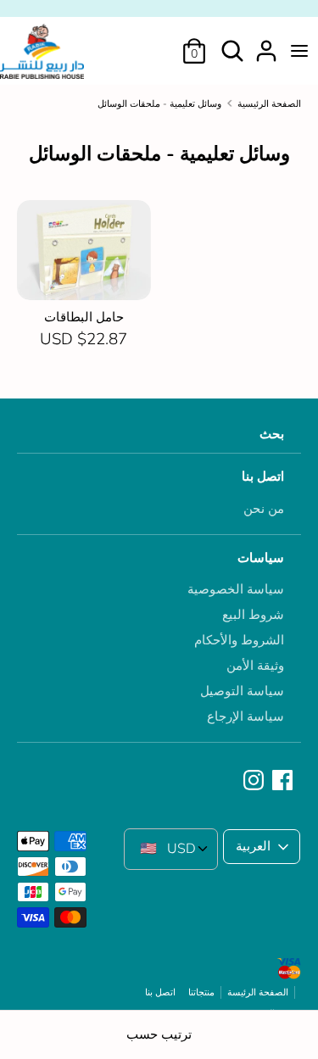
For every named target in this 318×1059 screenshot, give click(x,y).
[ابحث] (232, 44)
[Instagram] (255, 781)
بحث (271, 434)
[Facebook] (284, 781)
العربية (253, 846)
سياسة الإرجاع (245, 716)
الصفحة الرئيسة (257, 992)
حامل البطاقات (84, 317)
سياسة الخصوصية (235, 589)
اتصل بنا (263, 476)
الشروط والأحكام (239, 640)
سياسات (260, 557)
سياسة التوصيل (242, 691)
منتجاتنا (201, 992)
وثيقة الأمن (255, 665)
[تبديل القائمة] (299, 51)
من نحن (263, 508)
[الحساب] (266, 44)
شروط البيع (253, 614)
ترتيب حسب (159, 1034)
